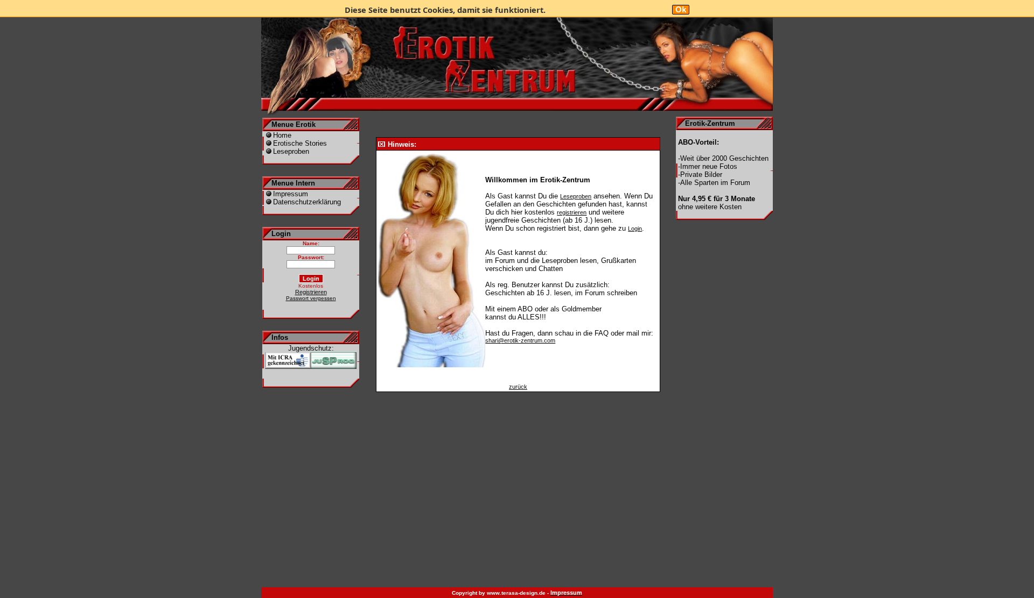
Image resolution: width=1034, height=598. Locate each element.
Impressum (290, 194)
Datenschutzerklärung (307, 202)
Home (282, 135)
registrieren (571, 212)
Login (635, 228)
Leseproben (291, 151)
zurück (518, 386)
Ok (680, 9)
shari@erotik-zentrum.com (520, 340)
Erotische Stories (300, 143)
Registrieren (311, 292)
